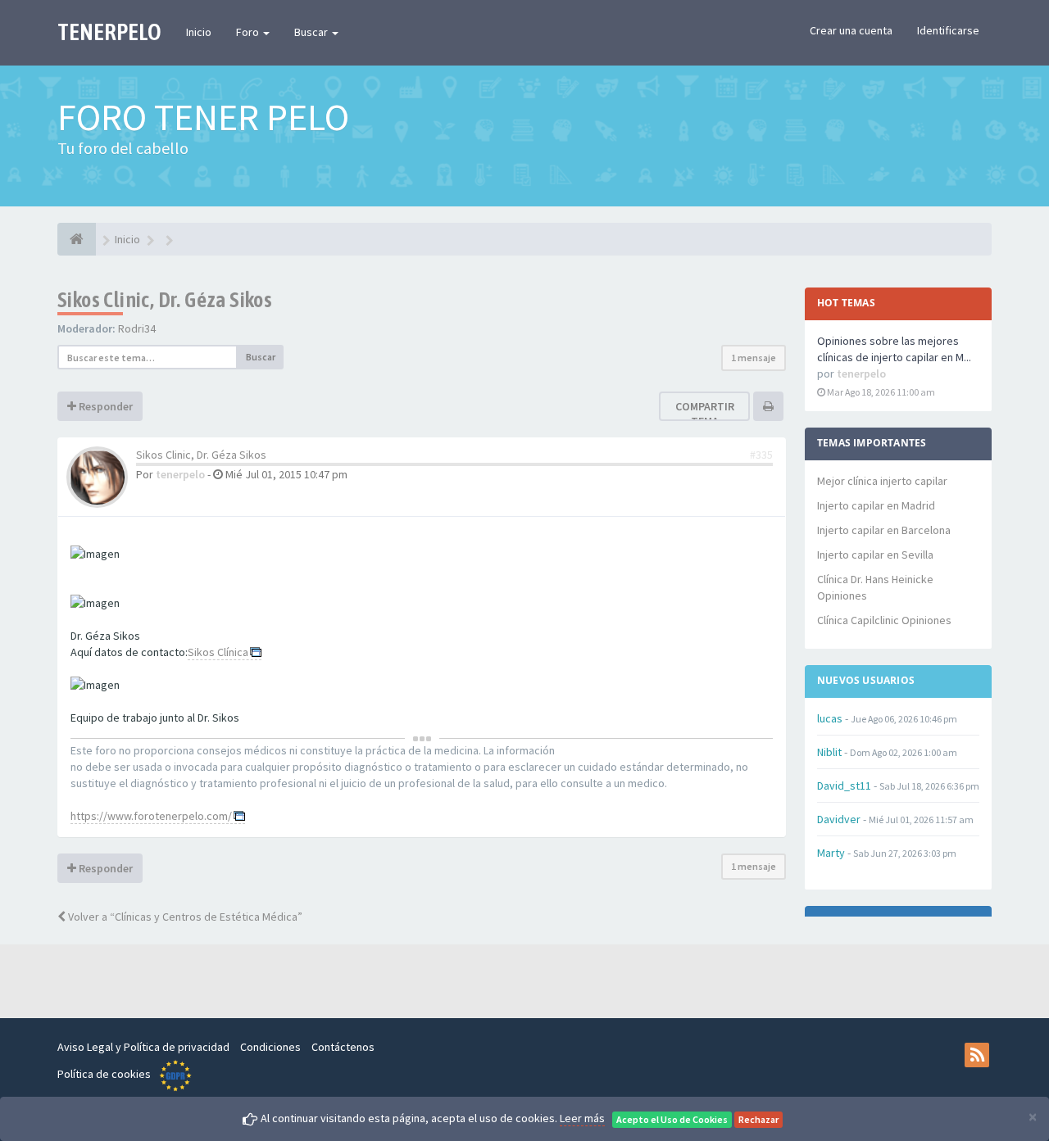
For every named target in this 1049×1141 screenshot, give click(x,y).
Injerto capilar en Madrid (876, 505)
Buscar (312, 32)
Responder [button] (104, 406)
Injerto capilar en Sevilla (875, 554)
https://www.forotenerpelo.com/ (151, 815)
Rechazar (758, 1119)
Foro (248, 32)
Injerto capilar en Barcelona (884, 530)
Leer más (582, 1118)
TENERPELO (109, 32)
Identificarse (948, 30)
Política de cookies (104, 1073)
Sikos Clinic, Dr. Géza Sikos (164, 300)
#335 (761, 454)
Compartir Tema (704, 413)
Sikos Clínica (218, 652)
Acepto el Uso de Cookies (672, 1119)
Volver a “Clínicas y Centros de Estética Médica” (184, 916)
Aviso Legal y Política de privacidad (143, 1046)
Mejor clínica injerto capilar (882, 480)
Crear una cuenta (851, 30)
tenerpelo (180, 474)
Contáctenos (343, 1046)
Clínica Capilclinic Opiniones (884, 620)
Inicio (198, 32)
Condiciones (270, 1046)
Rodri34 (137, 328)
